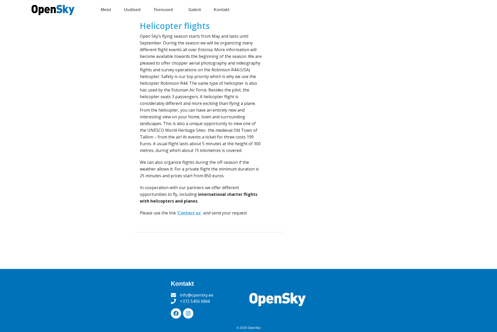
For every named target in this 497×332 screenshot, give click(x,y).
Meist (106, 9)
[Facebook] (176, 313)
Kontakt (221, 9)
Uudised (132, 9)
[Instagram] (188, 313)
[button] (164, 10)
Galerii (194, 9)
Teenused (163, 9)
